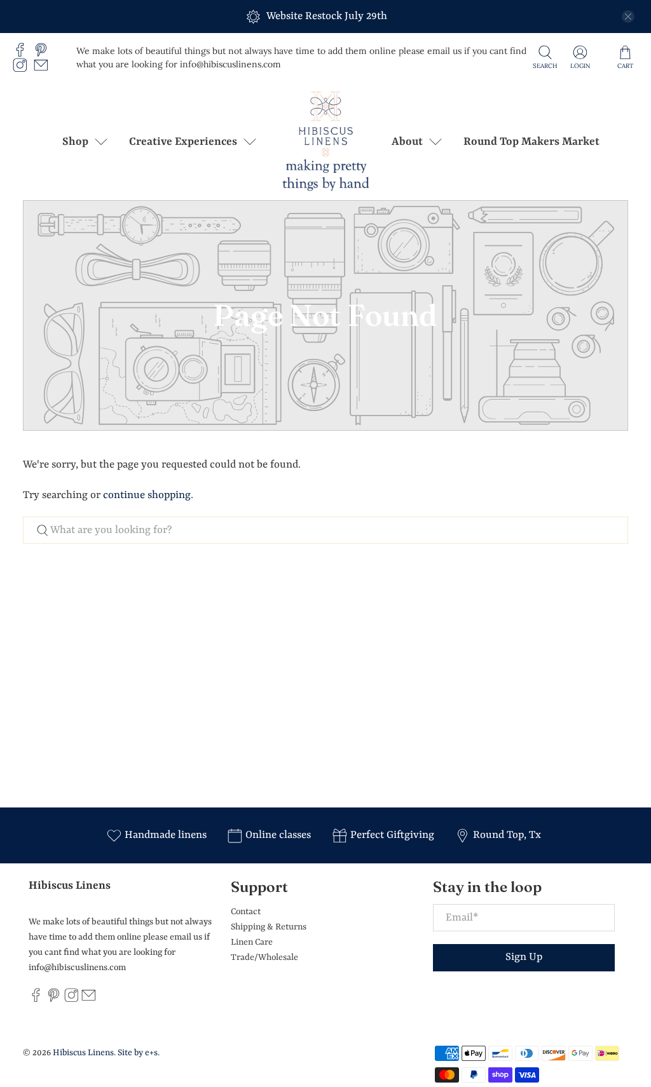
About (407, 141)
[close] (628, 16)
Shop (75, 141)
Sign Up (523, 957)
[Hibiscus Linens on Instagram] (23, 69)
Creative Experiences (183, 141)
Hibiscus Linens (83, 1053)
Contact (246, 912)
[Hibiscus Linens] (325, 141)
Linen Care (252, 942)
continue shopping (147, 495)
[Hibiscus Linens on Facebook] (23, 53)
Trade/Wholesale (264, 957)
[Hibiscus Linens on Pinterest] (44, 53)
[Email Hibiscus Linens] (44, 69)
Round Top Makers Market (531, 141)
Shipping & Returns (268, 927)
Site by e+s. (139, 1053)
